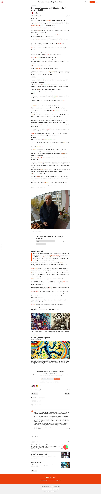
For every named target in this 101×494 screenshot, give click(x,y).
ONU (50, 287)
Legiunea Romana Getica (55, 255)
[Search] (86, 2)
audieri (54, 98)
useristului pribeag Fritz (43, 85)
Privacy (49, 486)
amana (61, 262)
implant (34, 105)
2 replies (36, 431)
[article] (50, 447)
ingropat (39, 30)
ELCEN (36, 23)
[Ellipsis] (69, 411)
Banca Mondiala (35, 291)
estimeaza (38, 39)
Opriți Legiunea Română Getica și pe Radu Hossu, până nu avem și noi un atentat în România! (45, 453)
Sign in (97, 1)
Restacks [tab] (38, 401)
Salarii (32, 174)
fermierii (38, 68)
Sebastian (33, 339)
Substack (45, 491)
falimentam (51, 71)
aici (64, 142)
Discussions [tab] (39, 441)
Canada (33, 92)
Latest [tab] (35, 441)
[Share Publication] (88, 2)
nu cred (34, 149)
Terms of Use (56, 381)
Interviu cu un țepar (36, 462)
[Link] (30, 18)
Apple (32, 115)
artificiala (40, 125)
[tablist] (35, 401)
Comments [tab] (34, 401)
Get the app (56, 489)
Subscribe (92, 1)
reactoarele (46, 182)
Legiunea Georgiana (47, 257)
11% (32, 66)
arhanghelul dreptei (35, 25)
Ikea (32, 273)
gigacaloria (48, 20)
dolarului (59, 43)
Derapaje (35, 12)
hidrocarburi (39, 146)
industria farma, (59, 35)
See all (33, 470)
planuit (37, 300)
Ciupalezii (33, 185)
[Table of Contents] (1, 247)
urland (63, 281)
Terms (52, 486)
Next (66, 393)
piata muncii (47, 54)
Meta (32, 133)
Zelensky (42, 79)
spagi (63, 100)
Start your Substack (47, 489)
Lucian (35, 410)
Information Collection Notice (50, 382)
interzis (63, 153)
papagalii (39, 176)
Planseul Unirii (34, 268)
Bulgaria (39, 89)
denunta (55, 96)
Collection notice (57, 486)
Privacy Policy (58, 382)
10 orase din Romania (37, 158)
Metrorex (42, 162)
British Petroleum (35, 57)
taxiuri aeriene (43, 169)
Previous (35, 393)
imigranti (39, 60)
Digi (32, 108)
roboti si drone (56, 110)
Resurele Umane (47, 140)
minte (49, 296)
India (32, 278)
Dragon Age (55, 119)
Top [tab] (32, 441)
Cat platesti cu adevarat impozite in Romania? (42, 444)
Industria (33, 52)
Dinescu (33, 304)
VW (32, 47)
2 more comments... (34, 436)
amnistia (44, 28)
